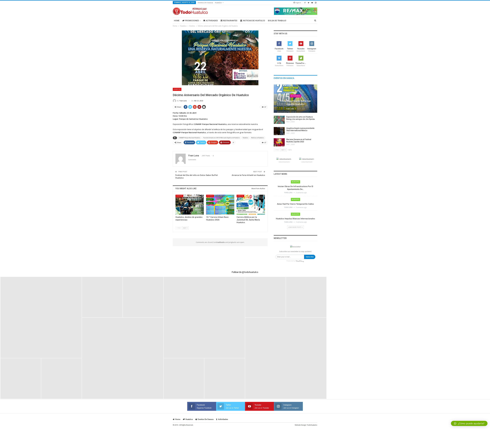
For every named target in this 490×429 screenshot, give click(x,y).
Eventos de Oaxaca (205, 2)
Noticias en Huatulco (257, 137)
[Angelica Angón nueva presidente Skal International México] (279, 131)
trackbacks (220, 242)
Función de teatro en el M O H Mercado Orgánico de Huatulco (221, 137)
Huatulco (218, 2)
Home (176, 20)
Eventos (177, 89)
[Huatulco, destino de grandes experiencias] (189, 204)
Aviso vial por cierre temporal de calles (295, 204)
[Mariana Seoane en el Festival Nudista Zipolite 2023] (279, 142)
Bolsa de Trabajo (277, 20)
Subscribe (310, 257)
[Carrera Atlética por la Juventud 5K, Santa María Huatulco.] (251, 204)
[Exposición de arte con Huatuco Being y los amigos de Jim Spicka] (279, 120)
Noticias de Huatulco (254, 20)
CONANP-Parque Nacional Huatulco (189, 137)
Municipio (295, 182)
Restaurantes (230, 20)
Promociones (192, 20)
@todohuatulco (250, 272)
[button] (469, 423)
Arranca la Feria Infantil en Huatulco (248, 175)
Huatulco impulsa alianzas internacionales (295, 218)
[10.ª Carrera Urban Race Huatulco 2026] (220, 204)
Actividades (212, 20)
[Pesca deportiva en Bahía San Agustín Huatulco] (295, 98)
